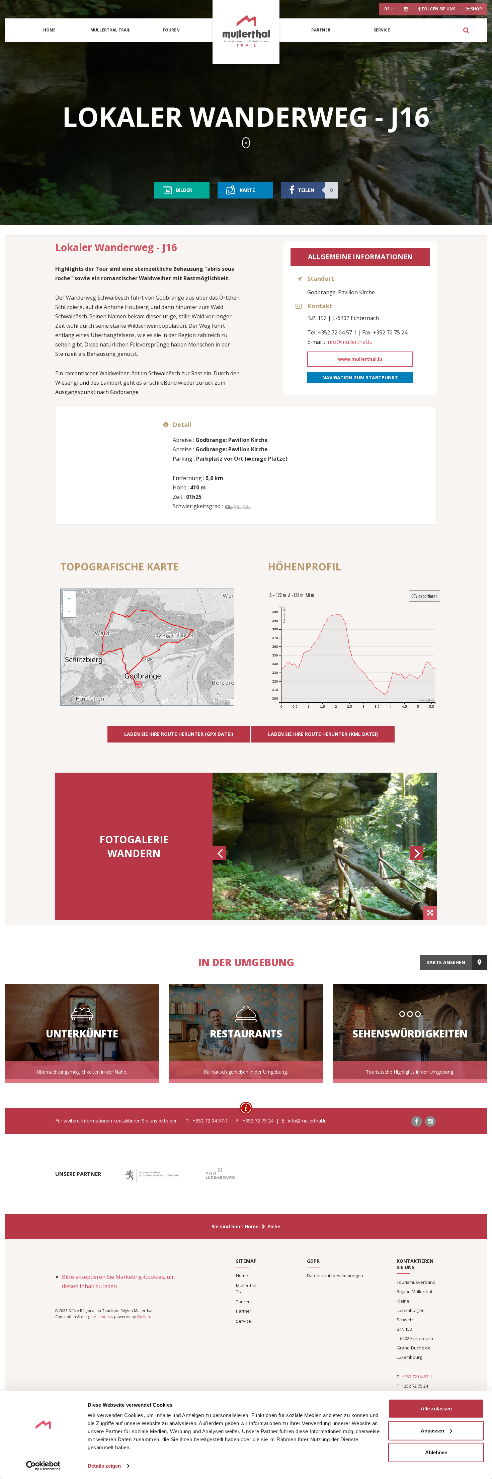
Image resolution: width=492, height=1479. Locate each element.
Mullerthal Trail (110, 30)
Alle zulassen (436, 1408)
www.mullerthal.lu (360, 359)
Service (382, 30)
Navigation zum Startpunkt (360, 377)
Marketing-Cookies (139, 1276)
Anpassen (432, 1430)
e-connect (103, 1316)
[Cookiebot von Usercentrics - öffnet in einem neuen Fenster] (43, 1466)
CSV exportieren (424, 596)
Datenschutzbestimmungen (335, 1275)
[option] (325, 846)
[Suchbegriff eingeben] (466, 30)
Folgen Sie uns (438, 9)
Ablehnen (436, 1452)
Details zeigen (104, 1466)
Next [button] (417, 859)
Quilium (144, 1316)
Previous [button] (220, 859)
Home (49, 30)
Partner (320, 30)
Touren (171, 30)
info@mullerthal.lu (349, 341)
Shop (476, 9)
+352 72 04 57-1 (417, 1377)
